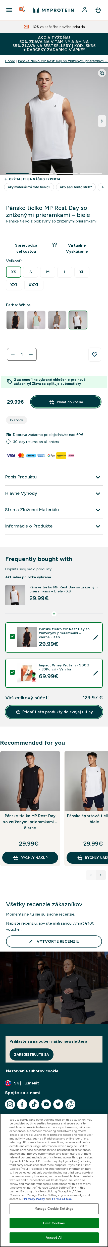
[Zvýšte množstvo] (30, 354)
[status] (21, 354)
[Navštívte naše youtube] (46, 1104)
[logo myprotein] (53, 10)
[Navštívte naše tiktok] (34, 1104)
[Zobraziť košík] (98, 10)
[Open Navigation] (9, 10)
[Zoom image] (102, 73)
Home (10, 61)
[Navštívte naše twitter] (58, 1104)
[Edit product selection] (95, 637)
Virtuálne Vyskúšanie (77, 248)
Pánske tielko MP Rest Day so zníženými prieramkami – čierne (30, 822)
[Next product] (101, 875)
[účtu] (85, 10)
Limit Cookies (54, 1223)
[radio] (13, 272)
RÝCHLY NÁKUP (34, 858)
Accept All (54, 1237)
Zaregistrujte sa (31, 1054)
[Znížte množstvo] (12, 354)
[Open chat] (70, 1104)
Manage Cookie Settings (54, 1209)
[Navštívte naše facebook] (22, 1104)
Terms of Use (61, 1199)
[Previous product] (91, 875)
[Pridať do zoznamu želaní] (94, 355)
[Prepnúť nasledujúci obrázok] (102, 121)
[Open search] (22, 10)
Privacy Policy (34, 1199)
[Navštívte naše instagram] (10, 1104)
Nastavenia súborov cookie (32, 1071)
